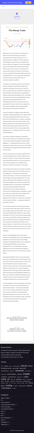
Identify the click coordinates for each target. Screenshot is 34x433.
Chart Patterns (11, 374)
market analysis (19, 381)
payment (3, 383)
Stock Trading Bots (5, 417)
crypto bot (4, 377)
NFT (2, 415)
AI (1, 366)
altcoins (10, 366)
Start (28, 2)
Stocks (2, 420)
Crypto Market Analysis (6, 409)
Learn (2, 411)
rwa (12, 383)
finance (24, 379)
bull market (3, 374)
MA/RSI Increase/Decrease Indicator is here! (17, 319)
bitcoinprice (12, 370)
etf (14, 379)
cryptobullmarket (12, 377)
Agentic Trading (5, 398)
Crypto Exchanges (5, 406)
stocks (26, 383)
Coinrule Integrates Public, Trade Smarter (11, 354)
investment (12, 381)
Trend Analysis (6, 388)
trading (9, 385)
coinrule (19, 374)
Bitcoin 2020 (15, 368)
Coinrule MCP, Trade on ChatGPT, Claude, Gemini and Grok (15, 350)
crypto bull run (20, 376)
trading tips (29, 385)
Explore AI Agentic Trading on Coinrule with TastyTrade (15, 352)
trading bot (15, 385)
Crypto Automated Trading (17, 27)
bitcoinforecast (5, 371)
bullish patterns (28, 370)
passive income (26, 381)
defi (8, 379)
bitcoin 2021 (23, 368)
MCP (2, 413)
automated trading (16, 366)
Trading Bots (4, 422)
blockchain (19, 370)
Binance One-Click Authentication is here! (17, 330)
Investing (7, 381)
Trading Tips (4, 424)
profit (7, 383)
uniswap (14, 388)
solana (22, 383)
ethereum (18, 379)
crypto (26, 373)
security (18, 383)
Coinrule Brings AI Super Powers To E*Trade (12, 357)
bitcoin (24, 366)
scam (15, 383)
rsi (9, 383)
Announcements (5, 402)
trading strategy (22, 385)
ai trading (5, 366)
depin (12, 379)
